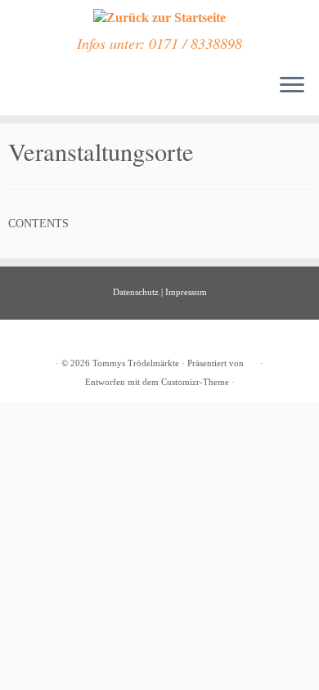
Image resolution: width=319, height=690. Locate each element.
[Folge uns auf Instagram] (32, 93)
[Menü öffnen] (292, 86)
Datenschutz (136, 292)
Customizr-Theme (195, 382)
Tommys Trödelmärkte (135, 363)
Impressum (186, 292)
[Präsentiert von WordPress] (252, 360)
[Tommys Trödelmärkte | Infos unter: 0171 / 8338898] (159, 17)
